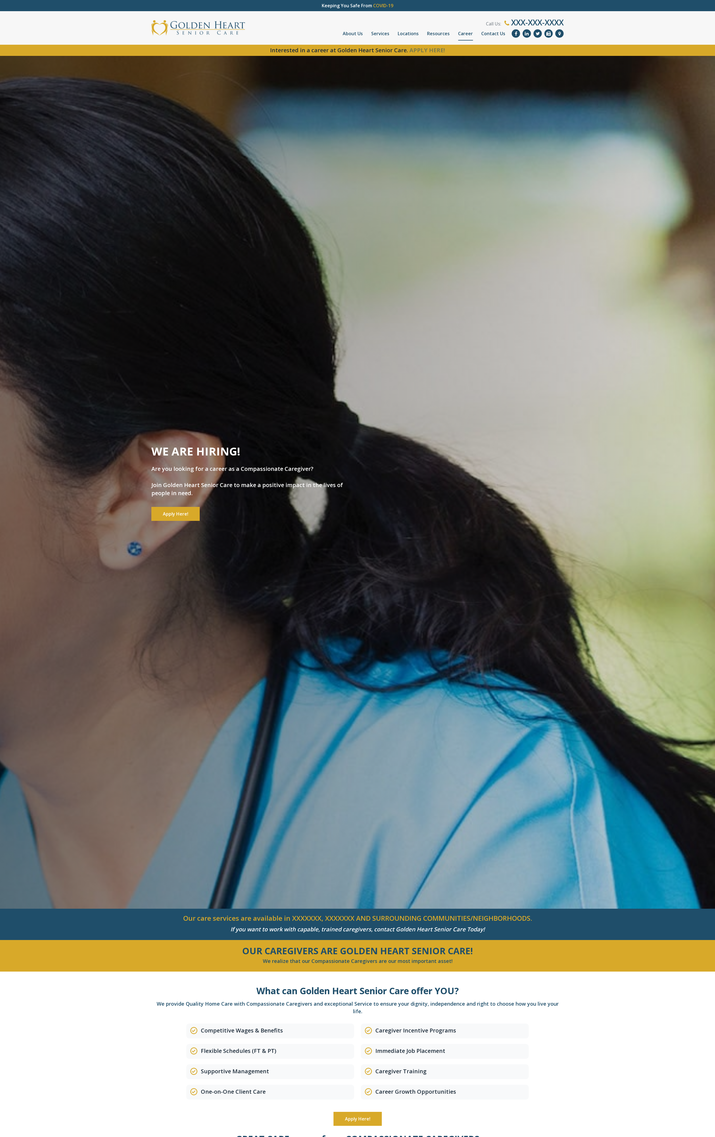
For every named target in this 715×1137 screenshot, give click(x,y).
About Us (353, 33)
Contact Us (493, 33)
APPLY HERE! (427, 50)
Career (465, 33)
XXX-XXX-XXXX (536, 22)
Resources (438, 33)
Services (380, 33)
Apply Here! (175, 514)
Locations (408, 33)
